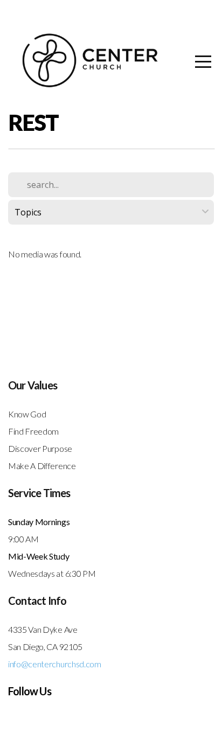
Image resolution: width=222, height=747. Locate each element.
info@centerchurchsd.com (54, 664)
